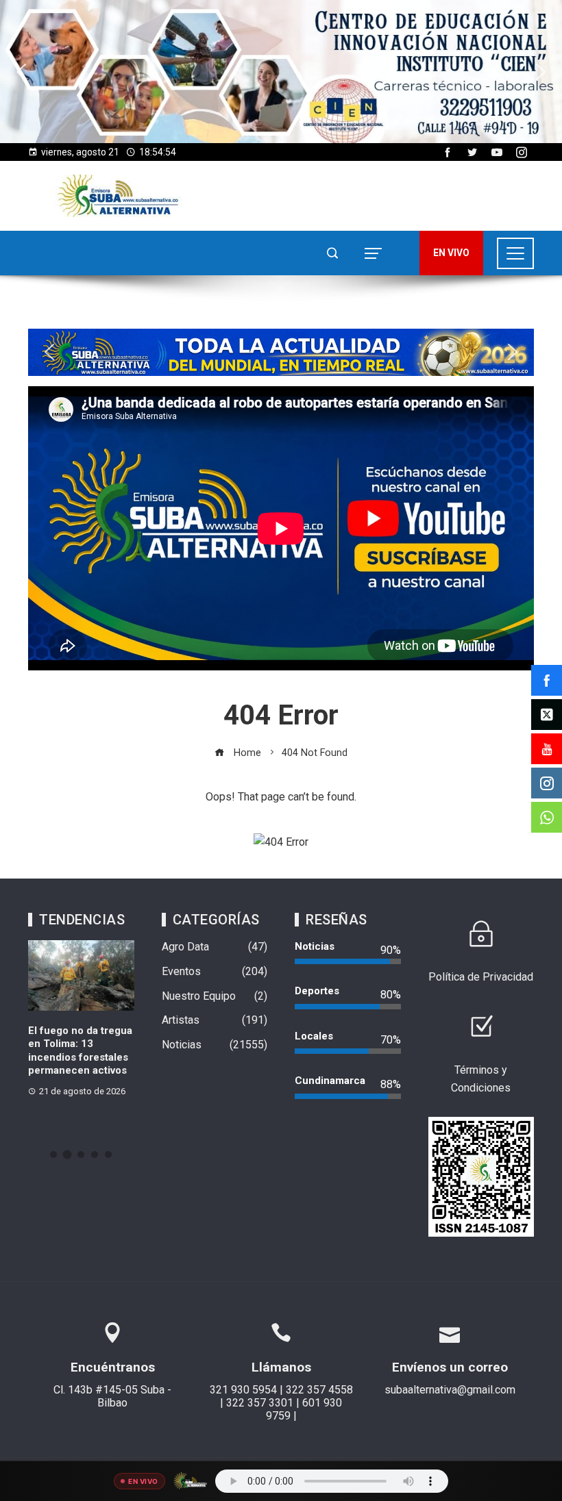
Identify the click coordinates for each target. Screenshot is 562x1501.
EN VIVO (451, 252)
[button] (281, 71)
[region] (281, 71)
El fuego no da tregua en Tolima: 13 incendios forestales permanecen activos (80, 1050)
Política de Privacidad (480, 976)
